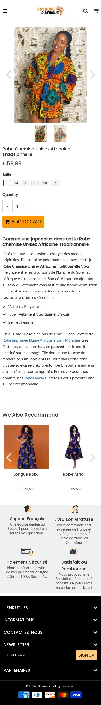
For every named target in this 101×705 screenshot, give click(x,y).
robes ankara (35, 377)
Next (93, 74)
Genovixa (44, 686)
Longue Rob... (26, 474)
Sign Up (86, 655)
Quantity (10, 194)
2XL (45, 183)
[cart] (96, 10)
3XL (55, 183)
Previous (8, 74)
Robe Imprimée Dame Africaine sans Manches (41, 340)
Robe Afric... (74, 474)
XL (35, 183)
